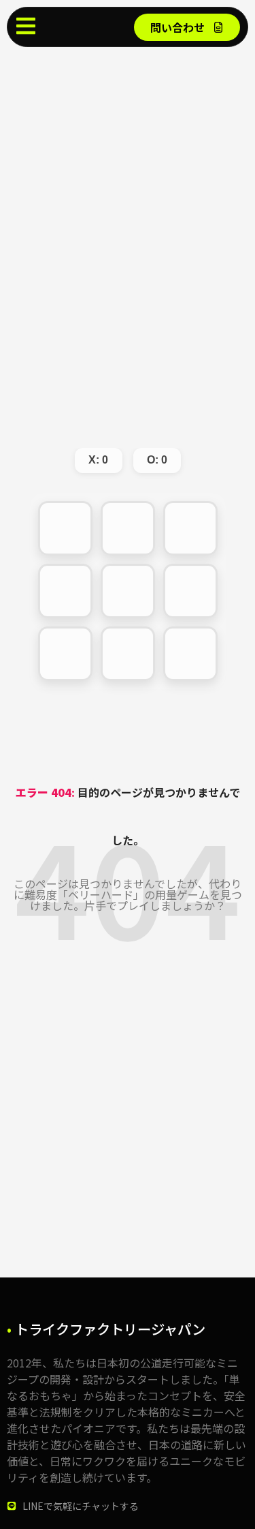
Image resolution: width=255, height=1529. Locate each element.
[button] (65, 528)
